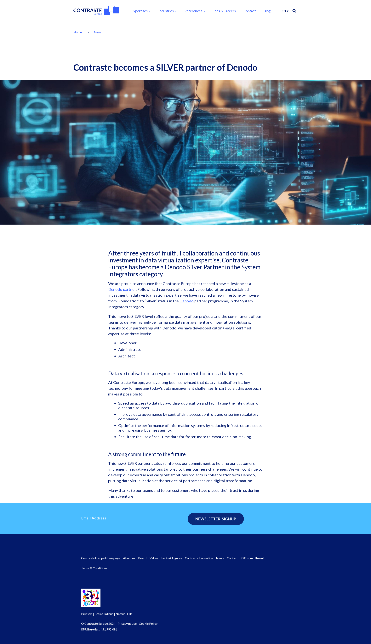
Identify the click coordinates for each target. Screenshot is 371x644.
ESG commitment (252, 558)
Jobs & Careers (224, 11)
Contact (249, 11)
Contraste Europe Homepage (100, 558)
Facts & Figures (171, 558)
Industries (166, 11)
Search (294, 11)
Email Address (93, 518)
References (193, 11)
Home (77, 32)
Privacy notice (127, 623)
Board (142, 558)
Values (154, 558)
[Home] (96, 10)
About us (129, 558)
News (98, 32)
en (284, 11)
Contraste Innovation (199, 558)
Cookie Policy (148, 623)
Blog (267, 11)
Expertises (139, 11)
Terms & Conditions (94, 568)
